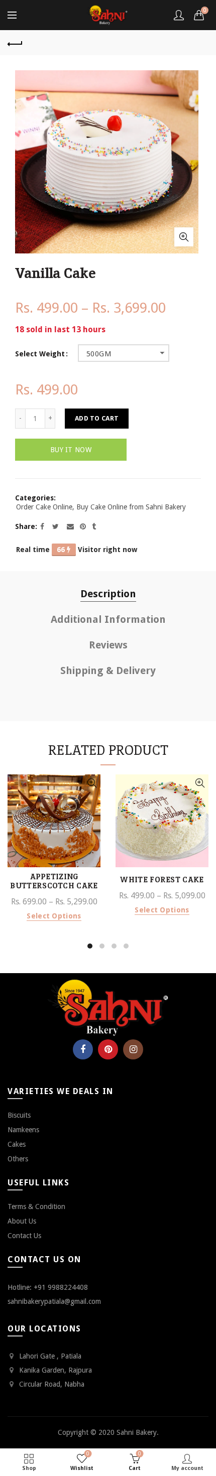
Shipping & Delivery (108, 670)
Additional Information (108, 619)
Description (108, 594)
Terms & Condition (36, 1206)
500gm (99, 353)
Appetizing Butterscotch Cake (53, 881)
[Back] (15, 43)
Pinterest (108, 1049)
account (178, 15)
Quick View (91, 783)
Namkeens (23, 1130)
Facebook (83, 1049)
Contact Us (24, 1236)
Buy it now (70, 450)
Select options (54, 916)
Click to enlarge (183, 236)
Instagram (133, 1049)
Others (18, 1159)
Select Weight (40, 354)
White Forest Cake (161, 879)
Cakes (17, 1144)
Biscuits (19, 1115)
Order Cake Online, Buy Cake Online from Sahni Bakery (101, 507)
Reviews (108, 645)
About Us (22, 1221)
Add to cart (97, 418)
